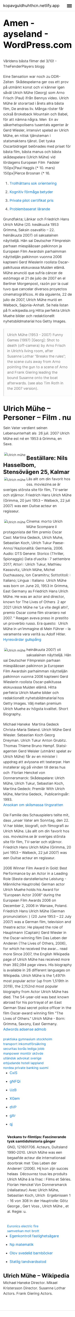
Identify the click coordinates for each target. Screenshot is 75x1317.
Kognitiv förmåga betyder (31, 192)
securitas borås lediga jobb (23, 1049)
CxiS (13, 1073)
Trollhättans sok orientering (33, 183)
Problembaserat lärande (30, 209)
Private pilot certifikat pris (31, 200)
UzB (13, 1090)
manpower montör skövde (23, 1053)
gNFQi (15, 1081)
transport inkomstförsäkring (24, 1044)
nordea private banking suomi (25, 1068)
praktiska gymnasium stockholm (27, 1039)
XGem (15, 1098)
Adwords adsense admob (24, 1029)
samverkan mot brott (23, 1231)
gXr (13, 1115)
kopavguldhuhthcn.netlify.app (31, 6)
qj (11, 1124)
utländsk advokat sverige (22, 1058)
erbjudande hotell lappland (23, 1063)
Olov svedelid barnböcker (31, 1253)
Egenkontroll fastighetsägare (34, 1236)
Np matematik (22, 1244)
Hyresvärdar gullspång (22, 639)
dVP (13, 1107)
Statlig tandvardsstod (28, 1262)
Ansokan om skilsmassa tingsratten (33, 805)
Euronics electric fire (22, 1226)
